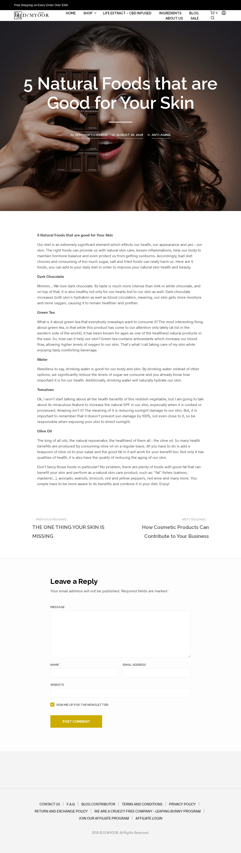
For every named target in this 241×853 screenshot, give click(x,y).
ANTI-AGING (161, 135)
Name (55, 664)
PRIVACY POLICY (182, 804)
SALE (195, 18)
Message (58, 607)
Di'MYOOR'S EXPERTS (91, 135)
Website (57, 684)
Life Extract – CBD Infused (127, 13)
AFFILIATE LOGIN (149, 818)
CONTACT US (50, 804)
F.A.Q (71, 804)
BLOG (194, 13)
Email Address (135, 664)
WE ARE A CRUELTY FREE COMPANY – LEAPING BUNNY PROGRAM (147, 811)
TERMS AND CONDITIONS (142, 804)
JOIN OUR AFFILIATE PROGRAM (104, 818)
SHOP (87, 13)
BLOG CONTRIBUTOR (98, 804)
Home (71, 13)
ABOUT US (174, 18)
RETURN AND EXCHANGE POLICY (61, 811)
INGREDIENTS (170, 13)
